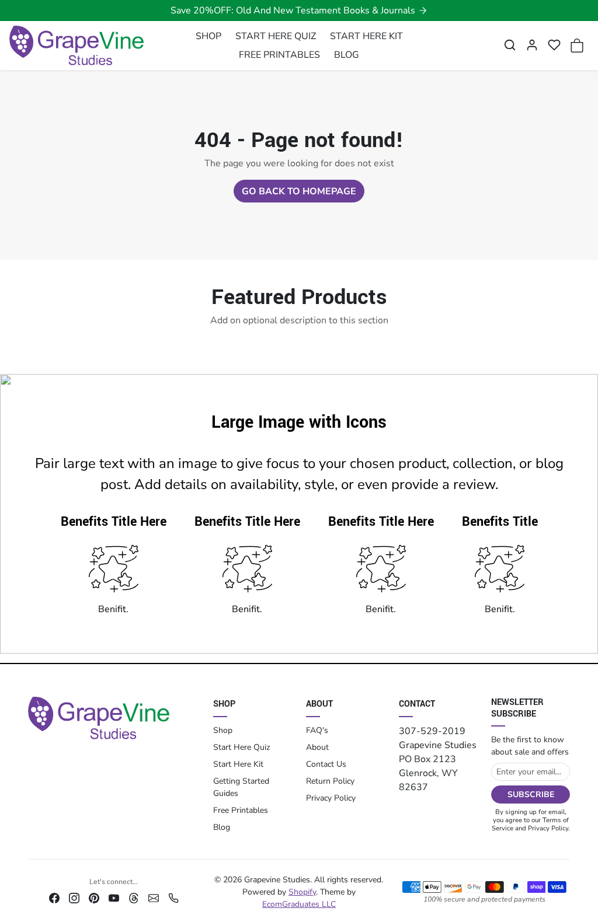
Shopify (302, 891)
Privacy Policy (331, 798)
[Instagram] (74, 897)
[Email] (154, 897)
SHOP (208, 36)
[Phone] (173, 897)
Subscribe (530, 794)
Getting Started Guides (241, 787)
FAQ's (317, 730)
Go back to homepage (299, 191)
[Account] (532, 45)
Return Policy (330, 781)
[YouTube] (114, 897)
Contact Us (326, 764)
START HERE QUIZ (275, 36)
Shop (222, 730)
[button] (510, 45)
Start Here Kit (238, 764)
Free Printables (240, 810)
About (317, 747)
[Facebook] (54, 897)
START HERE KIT (366, 36)
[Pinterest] (94, 897)
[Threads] (134, 897)
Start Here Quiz (241, 747)
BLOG (346, 54)
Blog (221, 827)
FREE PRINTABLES (279, 54)
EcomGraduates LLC (299, 904)
